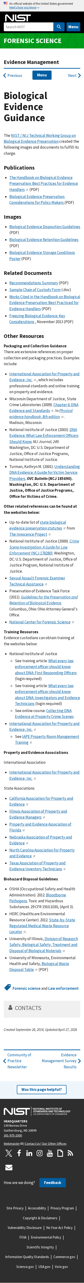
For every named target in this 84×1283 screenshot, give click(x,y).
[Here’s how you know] (42, 6)
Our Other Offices (54, 1143)
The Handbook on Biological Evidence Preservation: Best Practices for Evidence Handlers (43, 183)
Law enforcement (63, 988)
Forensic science (33, 40)
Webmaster (12, 1143)
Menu (73, 26)
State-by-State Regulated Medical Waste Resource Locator (42, 926)
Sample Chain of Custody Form (35, 289)
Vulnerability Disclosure (25, 1227)
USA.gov (44, 1266)
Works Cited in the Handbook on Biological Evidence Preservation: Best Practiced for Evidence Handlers (44, 302)
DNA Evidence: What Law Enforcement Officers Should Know (43, 435)
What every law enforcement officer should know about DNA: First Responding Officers (46, 666)
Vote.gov (61, 1266)
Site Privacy (15, 1208)
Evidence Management (31, 62)
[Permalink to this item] (37, 168)
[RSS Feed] (70, 1153)
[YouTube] (50, 1153)
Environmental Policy (46, 1237)
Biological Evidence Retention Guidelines (43, 239)
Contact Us (32, 1143)
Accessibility (37, 1208)
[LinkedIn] (29, 1153)
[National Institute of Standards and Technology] (37, 1111)
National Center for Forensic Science (39, 622)
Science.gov (25, 1266)
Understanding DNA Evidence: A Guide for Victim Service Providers (44, 472)
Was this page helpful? (41, 1089)
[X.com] (9, 1153)
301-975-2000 (13, 1135)
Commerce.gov (64, 1257)
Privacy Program (62, 1208)
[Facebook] (19, 1153)
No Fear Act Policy (59, 1227)
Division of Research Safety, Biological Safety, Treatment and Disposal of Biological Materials (43, 944)
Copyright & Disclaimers (40, 1218)
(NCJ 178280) (44, 547)
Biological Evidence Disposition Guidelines (44, 226)
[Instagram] (40, 1153)
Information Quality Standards (27, 1257)
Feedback (52, 1182)
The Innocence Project (28, 534)
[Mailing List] (9, 1167)
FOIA (22, 1237)
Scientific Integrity (40, 1247)
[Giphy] (60, 1153)
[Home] (18, 17)
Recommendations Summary (33, 282)
